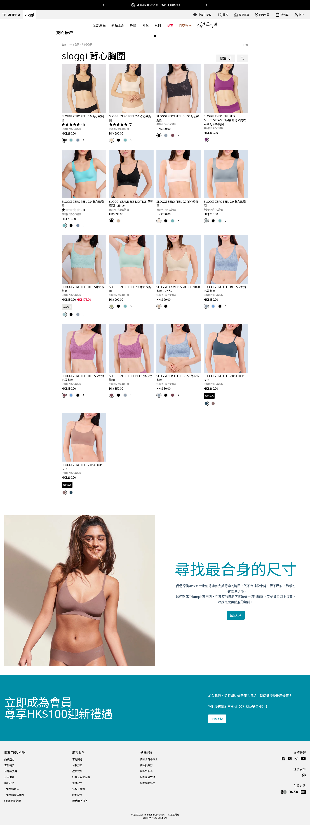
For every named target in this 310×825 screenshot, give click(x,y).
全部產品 (99, 25)
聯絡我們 (9, 783)
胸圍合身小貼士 (149, 759)
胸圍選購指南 (147, 783)
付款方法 (77, 765)
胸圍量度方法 (147, 777)
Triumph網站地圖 (14, 794)
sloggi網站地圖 (12, 800)
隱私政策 (77, 794)
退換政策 (77, 783)
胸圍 (133, 25)
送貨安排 (77, 771)
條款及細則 (78, 789)
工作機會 (9, 765)
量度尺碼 (235, 615)
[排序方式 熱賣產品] (242, 58)
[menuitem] (201, 14)
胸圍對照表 (146, 771)
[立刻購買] (101, 113)
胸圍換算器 (146, 765)
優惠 (170, 25)
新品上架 (117, 25)
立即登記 (217, 719)
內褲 (145, 25)
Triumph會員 (11, 789)
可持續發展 (10, 771)
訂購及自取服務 (81, 777)
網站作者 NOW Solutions (155, 817)
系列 (157, 25)
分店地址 (9, 777)
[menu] (205, 14)
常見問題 (77, 759)
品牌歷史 (9, 759)
